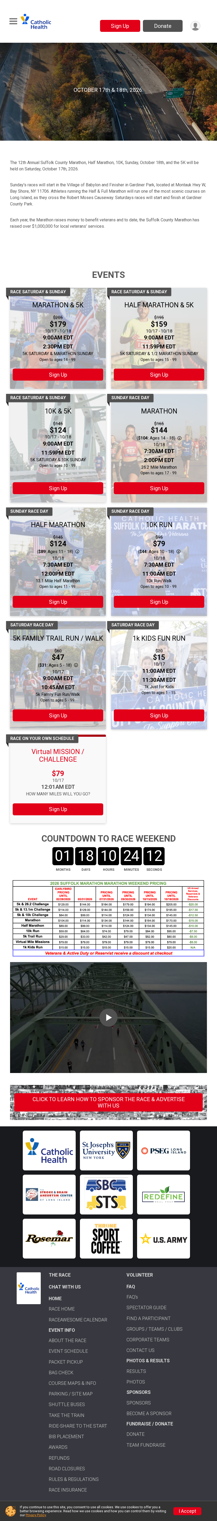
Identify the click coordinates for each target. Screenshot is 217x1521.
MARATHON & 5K (58, 305)
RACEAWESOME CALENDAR (78, 1319)
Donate (162, 26)
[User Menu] (195, 26)
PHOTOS (135, 1382)
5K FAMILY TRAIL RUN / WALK (58, 638)
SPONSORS (138, 1403)
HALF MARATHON (58, 524)
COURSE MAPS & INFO (72, 1383)
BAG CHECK (61, 1372)
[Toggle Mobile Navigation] (13, 21)
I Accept (187, 1511)
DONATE (135, 1434)
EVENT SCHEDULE (68, 1351)
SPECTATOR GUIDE (146, 1307)
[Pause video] (12, 127)
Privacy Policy (36, 1515)
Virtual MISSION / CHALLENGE (57, 755)
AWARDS (58, 1447)
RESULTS (136, 1371)
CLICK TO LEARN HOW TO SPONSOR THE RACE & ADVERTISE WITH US (109, 1102)
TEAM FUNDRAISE (145, 1445)
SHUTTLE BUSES (67, 1404)
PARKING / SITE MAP (71, 1394)
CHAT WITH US (65, 1287)
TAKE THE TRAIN (66, 1415)
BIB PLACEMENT (66, 1436)
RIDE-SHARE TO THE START (78, 1426)
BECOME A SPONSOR (148, 1413)
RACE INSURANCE (68, 1490)
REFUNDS (59, 1458)
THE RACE (60, 1275)
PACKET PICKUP (66, 1362)
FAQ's (132, 1297)
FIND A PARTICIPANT (148, 1318)
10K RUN (159, 524)
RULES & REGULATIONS (74, 1479)
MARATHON (159, 411)
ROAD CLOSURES (67, 1468)
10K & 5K (58, 411)
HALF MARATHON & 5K (159, 305)
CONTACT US (140, 1350)
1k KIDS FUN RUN (159, 638)
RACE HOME (62, 1309)
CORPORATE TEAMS (147, 1339)
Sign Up (120, 26)
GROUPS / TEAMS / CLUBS (154, 1329)
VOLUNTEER (139, 1275)
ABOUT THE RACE (67, 1340)
